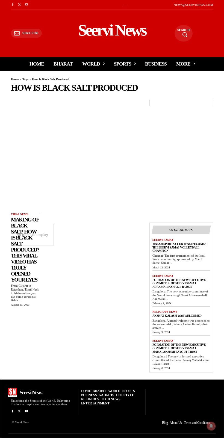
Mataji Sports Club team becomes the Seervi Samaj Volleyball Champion (179, 247)
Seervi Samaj (162, 239)
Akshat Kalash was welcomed (177, 315)
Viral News (19, 214)
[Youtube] (26, 5)
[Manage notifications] (211, 426)
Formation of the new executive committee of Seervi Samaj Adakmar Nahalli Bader (179, 283)
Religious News (164, 311)
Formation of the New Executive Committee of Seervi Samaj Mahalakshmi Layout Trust (179, 348)
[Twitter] (19, 5)
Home (15, 79)
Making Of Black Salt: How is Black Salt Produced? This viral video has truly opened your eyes (25, 250)
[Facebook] (12, 5)
